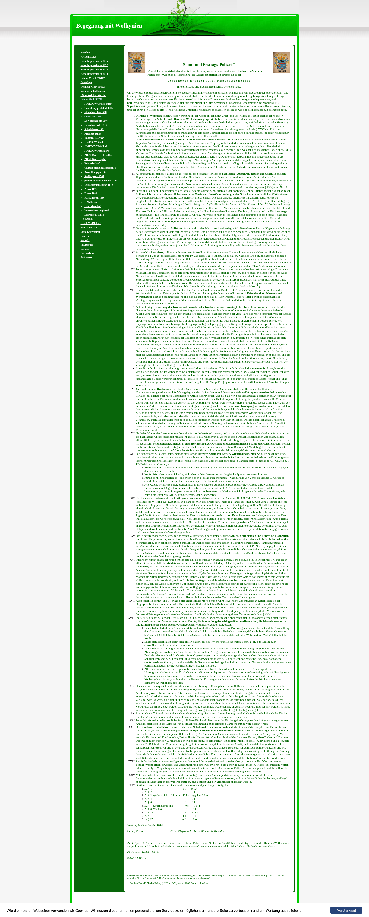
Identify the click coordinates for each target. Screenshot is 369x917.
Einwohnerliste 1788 (95, 112)
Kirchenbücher (92, 133)
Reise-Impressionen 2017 (94, 65)
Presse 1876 (90, 189)
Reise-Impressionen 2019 (94, 73)
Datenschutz (87, 253)
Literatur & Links (94, 214)
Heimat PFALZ (89, 227)
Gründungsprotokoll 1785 (98, 108)
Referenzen (87, 257)
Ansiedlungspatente (95, 172)
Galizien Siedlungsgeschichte (100, 167)
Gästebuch (86, 236)
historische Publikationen (94, 90)
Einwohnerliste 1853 (95, 125)
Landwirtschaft (92, 206)
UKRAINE (87, 219)
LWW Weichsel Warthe (93, 95)
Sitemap (85, 248)
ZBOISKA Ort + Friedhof (98, 155)
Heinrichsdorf (92, 163)
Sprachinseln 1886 (94, 197)
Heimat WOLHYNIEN (93, 78)
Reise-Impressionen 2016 (94, 61)
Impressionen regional (96, 210)
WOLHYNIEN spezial (93, 86)
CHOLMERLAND (91, 223)
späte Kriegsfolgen (91, 231)
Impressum (87, 244)
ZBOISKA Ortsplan (95, 159)
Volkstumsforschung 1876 (98, 184)
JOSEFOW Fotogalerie (96, 150)
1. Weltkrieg (90, 201)
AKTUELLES (88, 56)
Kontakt (85, 240)
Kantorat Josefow (94, 137)
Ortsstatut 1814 (92, 116)
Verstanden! (346, 910)
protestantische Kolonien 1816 (100, 180)
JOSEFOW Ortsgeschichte (98, 103)
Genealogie (86, 82)
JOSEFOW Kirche (94, 142)
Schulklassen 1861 (94, 129)
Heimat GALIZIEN (91, 99)
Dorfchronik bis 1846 (96, 120)
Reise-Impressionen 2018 (94, 69)
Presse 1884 (90, 193)
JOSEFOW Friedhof (95, 146)
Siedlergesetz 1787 (94, 176)
